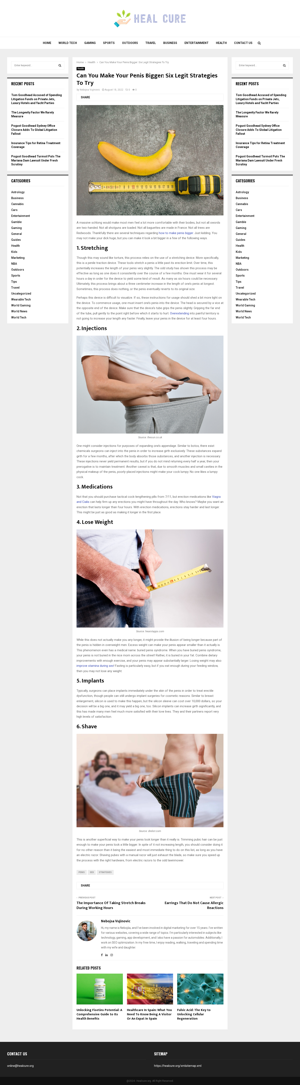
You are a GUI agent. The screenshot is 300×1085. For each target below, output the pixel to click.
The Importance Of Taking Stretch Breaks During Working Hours (111, 905)
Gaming (90, 43)
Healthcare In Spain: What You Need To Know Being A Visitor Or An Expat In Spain (149, 1014)
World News (19, 311)
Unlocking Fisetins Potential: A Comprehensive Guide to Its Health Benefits (99, 1014)
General (16, 233)
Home (47, 43)
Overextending (179, 313)
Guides (16, 239)
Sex (92, 872)
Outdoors (130, 43)
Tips (14, 281)
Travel (150, 43)
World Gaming (21, 305)
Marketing (18, 257)
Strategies (105, 872)
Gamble (16, 222)
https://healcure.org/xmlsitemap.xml (177, 1065)
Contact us (243, 43)
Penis (82, 872)
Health (221, 43)
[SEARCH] (60, 65)
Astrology (17, 192)
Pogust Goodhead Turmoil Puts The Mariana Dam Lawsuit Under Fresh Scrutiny (35, 160)
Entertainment (196, 43)
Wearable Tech (21, 299)
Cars (14, 210)
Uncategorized (21, 293)
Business (170, 43)
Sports (109, 43)
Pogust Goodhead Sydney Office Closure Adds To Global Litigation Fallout (34, 129)
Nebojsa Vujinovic (90, 89)
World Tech (68, 43)
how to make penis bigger (176, 233)
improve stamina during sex (95, 666)
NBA (14, 263)
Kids (14, 251)
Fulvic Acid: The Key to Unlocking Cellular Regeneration (194, 1014)
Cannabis (17, 204)
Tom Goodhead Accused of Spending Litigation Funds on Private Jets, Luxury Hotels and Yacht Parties (36, 99)
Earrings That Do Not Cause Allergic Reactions (194, 905)
